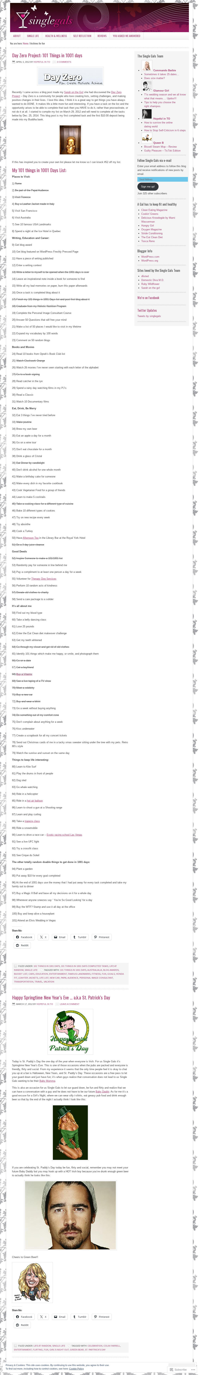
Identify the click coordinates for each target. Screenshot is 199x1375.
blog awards (111, 970)
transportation (23, 982)
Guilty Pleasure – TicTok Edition (162, 150)
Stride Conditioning (151, 233)
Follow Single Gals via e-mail (154, 160)
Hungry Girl (147, 225)
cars (31, 974)
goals (111, 974)
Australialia (94, 970)
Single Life (31, 36)
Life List (44, 978)
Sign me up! (148, 186)
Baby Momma (47, 1080)
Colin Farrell (112, 1346)
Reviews (100, 36)
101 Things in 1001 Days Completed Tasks (84, 966)
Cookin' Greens (149, 213)
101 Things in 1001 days (73, 970)
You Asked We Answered (126, 36)
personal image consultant (96, 978)
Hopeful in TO (42, 62)
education (42, 974)
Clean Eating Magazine (154, 210)
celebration (95, 1346)
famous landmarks (79, 974)
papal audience (69, 978)
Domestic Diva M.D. (152, 280)
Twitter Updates (147, 310)
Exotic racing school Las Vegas (64, 834)
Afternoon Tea (30, 537)
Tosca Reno (148, 241)
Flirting (38, 1350)
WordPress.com (150, 256)
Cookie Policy (76, 1368)
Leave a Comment (69, 1004)
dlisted (145, 276)
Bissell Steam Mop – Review (160, 146)
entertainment (58, 974)
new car (55, 978)
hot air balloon (35, 800)
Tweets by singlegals (149, 316)
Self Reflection (80, 36)
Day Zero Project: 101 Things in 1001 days (47, 55)
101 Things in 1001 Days (47, 966)
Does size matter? (154, 78)
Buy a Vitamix (24, 674)
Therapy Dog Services (43, 578)
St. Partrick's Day (95, 1350)
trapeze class (32, 821)
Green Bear (77, 1350)
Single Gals (99, 17)
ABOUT (15, 36)
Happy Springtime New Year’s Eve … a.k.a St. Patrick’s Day (61, 997)
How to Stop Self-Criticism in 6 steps (165, 130)
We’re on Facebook (148, 297)
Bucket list (20, 974)
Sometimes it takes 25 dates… (161, 74)
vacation (49, 982)
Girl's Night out (59, 1350)
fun (104, 974)
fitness (96, 974)
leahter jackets (28, 978)
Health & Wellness (54, 36)
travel (39, 982)
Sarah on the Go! (73, 92)
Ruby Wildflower (150, 284)
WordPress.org (149, 260)
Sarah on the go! (150, 287)
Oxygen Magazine (151, 229)
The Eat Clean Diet (152, 237)
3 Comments (64, 62)
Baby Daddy (102, 1091)
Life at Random (42, 1346)
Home (25, 43)
